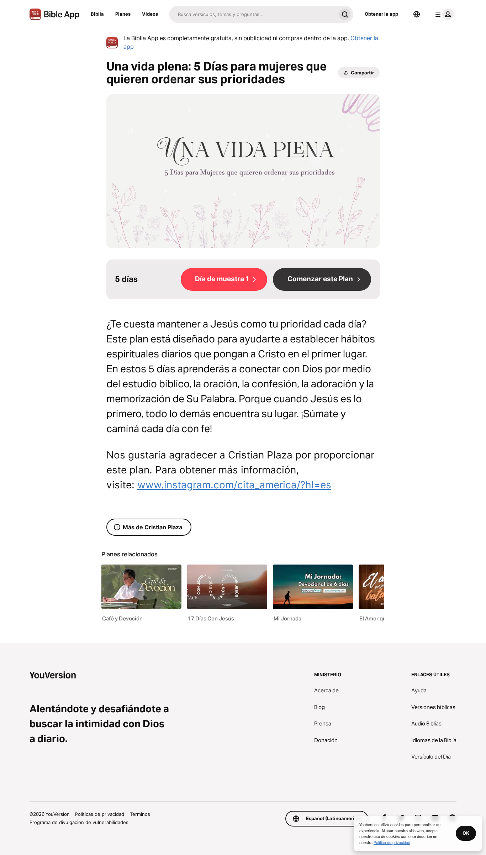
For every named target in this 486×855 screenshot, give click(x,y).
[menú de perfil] (442, 14)
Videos (150, 14)
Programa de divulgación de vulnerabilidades (79, 822)
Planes (123, 14)
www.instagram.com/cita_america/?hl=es (234, 485)
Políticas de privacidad (99, 814)
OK (466, 833)
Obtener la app (381, 14)
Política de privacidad (392, 842)
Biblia (97, 14)
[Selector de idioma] (417, 14)
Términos (140, 814)
